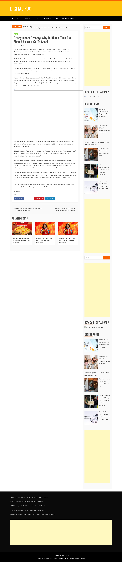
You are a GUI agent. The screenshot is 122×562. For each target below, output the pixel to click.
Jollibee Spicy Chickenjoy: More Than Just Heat (45, 239)
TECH (56, 18)
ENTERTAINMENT (68, 18)
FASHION (47, 18)
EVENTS (37, 18)
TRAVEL (28, 18)
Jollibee (18, 191)
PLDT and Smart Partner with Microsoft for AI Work (27, 510)
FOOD (19, 18)
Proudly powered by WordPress (47, 558)
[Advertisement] (97, 59)
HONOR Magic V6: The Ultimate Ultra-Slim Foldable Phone (29, 506)
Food (16, 34)
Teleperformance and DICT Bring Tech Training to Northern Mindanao (32, 514)
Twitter (29, 198)
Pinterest (40, 198)
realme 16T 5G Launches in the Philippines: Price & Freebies (29, 497)
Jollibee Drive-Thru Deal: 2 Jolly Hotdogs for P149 (21, 239)
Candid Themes (80, 558)
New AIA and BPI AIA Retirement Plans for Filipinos (26, 501)
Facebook (19, 198)
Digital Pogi (21, 8)
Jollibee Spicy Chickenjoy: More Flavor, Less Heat (68, 239)
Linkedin (50, 198)
